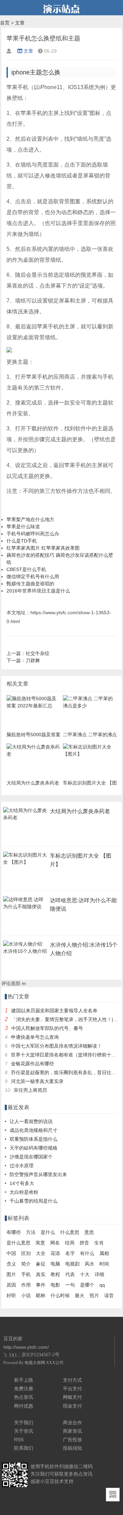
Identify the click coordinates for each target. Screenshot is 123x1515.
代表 (70, 1274)
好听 (11, 1295)
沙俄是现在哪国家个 (31, 1156)
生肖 (99, 1242)
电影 (55, 1285)
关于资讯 (23, 1431)
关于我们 (23, 1422)
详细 (99, 1274)
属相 (104, 1253)
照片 (94, 1295)
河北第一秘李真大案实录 (37, 1081)
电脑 (55, 1264)
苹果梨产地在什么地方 (30, 519)
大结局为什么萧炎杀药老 (80, 811)
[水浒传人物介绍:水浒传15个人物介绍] (25, 953)
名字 (70, 1253)
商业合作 (72, 1422)
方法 (31, 1232)
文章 (20, 22)
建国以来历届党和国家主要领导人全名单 (54, 1010)
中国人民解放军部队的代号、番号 (47, 1028)
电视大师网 (35, 1362)
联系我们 (23, 1448)
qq (102, 1285)
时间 (104, 1264)
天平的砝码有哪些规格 (33, 1148)
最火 (79, 1295)
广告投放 (72, 1439)
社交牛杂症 (38, 653)
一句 (70, 1285)
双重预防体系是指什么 (33, 1139)
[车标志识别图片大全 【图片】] (25, 864)
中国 (11, 1253)
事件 (40, 1285)
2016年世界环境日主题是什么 (38, 590)
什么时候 (60, 1295)
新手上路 (23, 1380)
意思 (89, 1232)
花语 (55, 1253)
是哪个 (87, 1285)
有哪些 (13, 1232)
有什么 (87, 1253)
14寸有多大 (22, 1183)
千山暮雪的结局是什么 (33, 1201)
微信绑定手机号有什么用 (32, 576)
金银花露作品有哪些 (32, 1063)
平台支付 (72, 1388)
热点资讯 (23, 1397)
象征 (40, 1264)
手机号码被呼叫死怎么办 (32, 533)
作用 (26, 1285)
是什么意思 (18, 1242)
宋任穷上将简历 (30, 1090)
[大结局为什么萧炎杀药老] (25, 819)
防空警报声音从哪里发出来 (38, 1174)
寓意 (40, 1242)
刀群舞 (33, 660)
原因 (11, 1285)
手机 (26, 1274)
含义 (11, 1264)
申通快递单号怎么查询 (35, 1037)
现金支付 (72, 1406)
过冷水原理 (21, 1165)
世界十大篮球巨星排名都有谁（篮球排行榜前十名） (66, 1054)
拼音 (84, 1242)
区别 (26, 1253)
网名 (55, 1242)
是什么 (48, 1232)
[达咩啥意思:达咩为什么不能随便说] (25, 908)
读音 (109, 1295)
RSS (19, 1439)
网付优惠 (23, 1406)
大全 (40, 1253)
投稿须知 (72, 1448)
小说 (26, 1295)
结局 (69, 1242)
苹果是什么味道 (23, 526)
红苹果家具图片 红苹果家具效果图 (43, 548)
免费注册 (23, 1388)
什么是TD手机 (21, 541)
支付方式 (72, 1380)
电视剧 (72, 1264)
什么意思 (69, 1232)
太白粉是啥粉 (24, 1192)
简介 (26, 1264)
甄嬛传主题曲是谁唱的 (30, 583)
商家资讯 (72, 1431)
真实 (40, 1274)
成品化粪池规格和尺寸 (33, 1130)
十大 (85, 1274)
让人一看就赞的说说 (31, 1121)
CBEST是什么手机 (26, 569)
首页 (5, 22)
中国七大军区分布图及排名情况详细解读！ (56, 1046)
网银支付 (72, 1397)
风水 (89, 1264)
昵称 (40, 1295)
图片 (11, 1274)
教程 (55, 1274)
